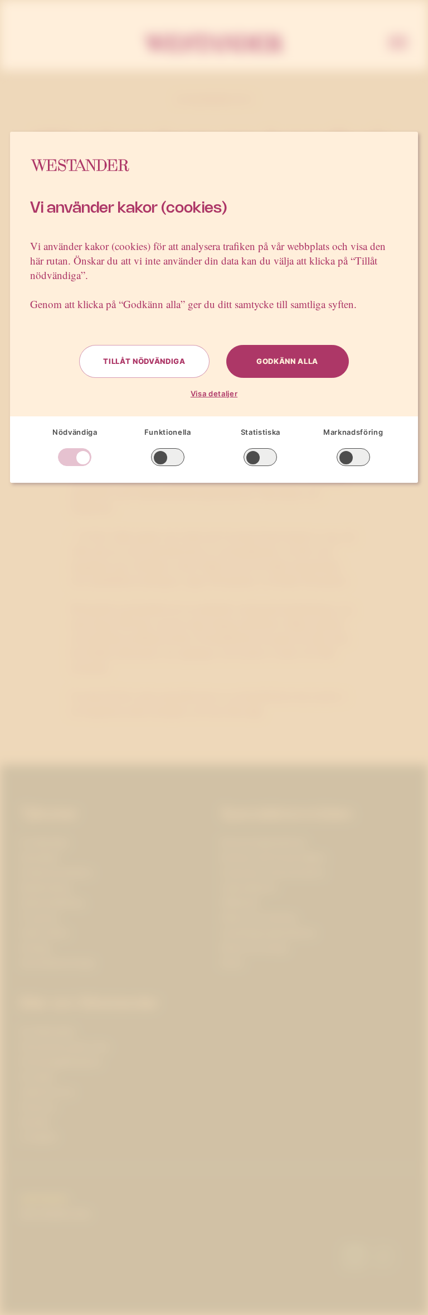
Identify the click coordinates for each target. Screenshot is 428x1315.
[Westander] (214, 43)
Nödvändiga (75, 432)
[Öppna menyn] (398, 43)
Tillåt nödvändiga (144, 361)
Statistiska (260, 432)
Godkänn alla (287, 361)
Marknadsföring (353, 432)
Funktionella (167, 432)
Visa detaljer (214, 393)
